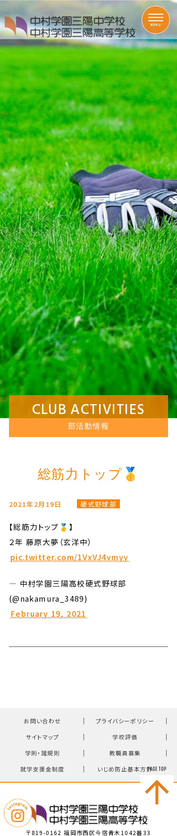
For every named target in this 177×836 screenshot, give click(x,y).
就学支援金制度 (42, 769)
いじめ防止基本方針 (125, 769)
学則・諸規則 (42, 753)
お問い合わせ (42, 721)
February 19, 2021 (48, 614)
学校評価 (125, 737)
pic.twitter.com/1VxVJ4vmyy (69, 557)
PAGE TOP (157, 769)
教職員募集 (125, 753)
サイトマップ (42, 737)
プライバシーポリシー (125, 721)
